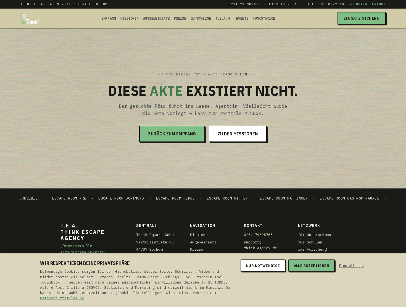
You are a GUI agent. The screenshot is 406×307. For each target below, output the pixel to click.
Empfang (109, 18)
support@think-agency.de (260, 245)
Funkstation (264, 18)
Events (242, 18)
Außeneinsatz (156, 18)
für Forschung (312, 249)
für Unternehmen (314, 234)
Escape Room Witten (216, 198)
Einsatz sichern (362, 18)
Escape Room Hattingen (273, 198)
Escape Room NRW (58, 198)
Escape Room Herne (165, 198)
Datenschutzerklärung (62, 298)
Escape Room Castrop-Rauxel (338, 198)
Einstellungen (351, 265)
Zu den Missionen (238, 134)
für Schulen (310, 242)
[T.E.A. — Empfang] (29, 18)
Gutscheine (201, 18)
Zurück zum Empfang (172, 134)
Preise (180, 18)
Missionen (129, 18)
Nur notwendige (263, 265)
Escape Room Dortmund (110, 198)
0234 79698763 (243, 4)
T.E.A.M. (223, 18)
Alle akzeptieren (311, 265)
